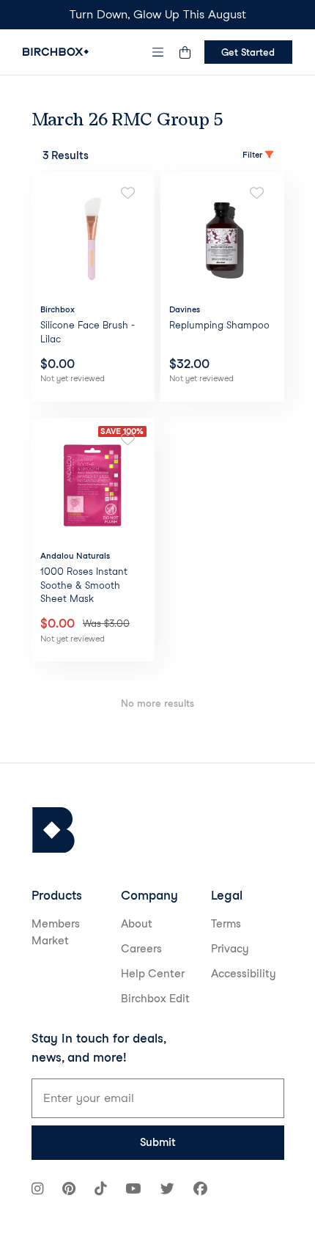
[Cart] (185, 52)
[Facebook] (200, 1190)
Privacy (230, 948)
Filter (252, 155)
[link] (93, 286)
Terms (226, 923)
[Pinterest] (68, 1190)
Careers (141, 948)
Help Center (153, 973)
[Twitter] (167, 1190)
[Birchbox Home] (56, 52)
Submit (158, 1142)
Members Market (56, 932)
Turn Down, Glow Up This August (158, 14)
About (136, 923)
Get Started (248, 52)
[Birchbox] (53, 830)
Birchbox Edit (155, 998)
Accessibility (243, 973)
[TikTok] (100, 1190)
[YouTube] (133, 1190)
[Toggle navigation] (157, 52)
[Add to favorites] (127, 193)
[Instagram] (37, 1190)
